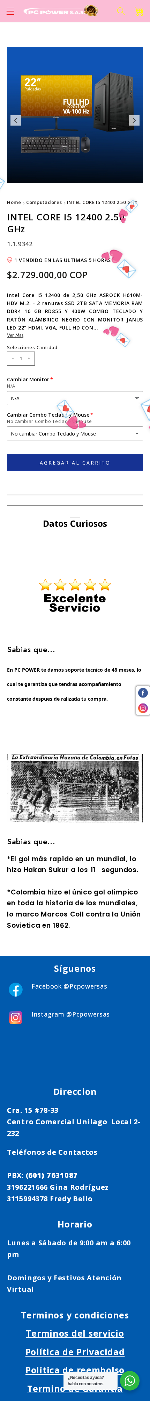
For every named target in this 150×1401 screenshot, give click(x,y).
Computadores (44, 202)
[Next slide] (134, 120)
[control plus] (30, 359)
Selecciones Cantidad (32, 347)
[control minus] (12, 359)
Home (14, 202)
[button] (10, 11)
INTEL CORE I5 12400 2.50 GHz (102, 202)
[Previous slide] (15, 120)
